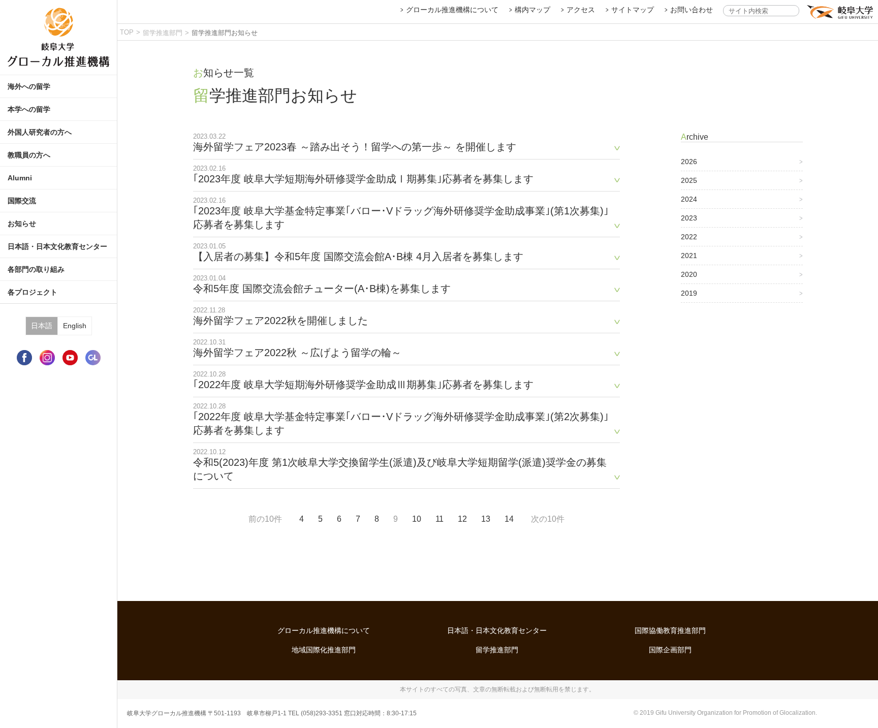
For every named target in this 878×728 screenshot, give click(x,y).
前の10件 (265, 519)
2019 (689, 293)
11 (439, 519)
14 (509, 519)
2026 (689, 161)
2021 (689, 255)
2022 (689, 237)
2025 (689, 180)
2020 (689, 274)
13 (485, 519)
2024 (689, 199)
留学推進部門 (162, 33)
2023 (689, 218)
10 (416, 519)
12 (462, 519)
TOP (127, 32)
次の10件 (548, 519)
